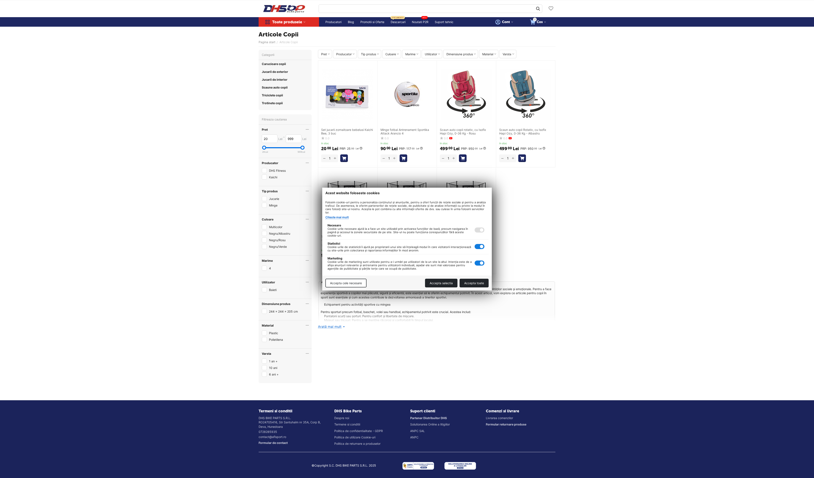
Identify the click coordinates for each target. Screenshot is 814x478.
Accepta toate (474, 283)
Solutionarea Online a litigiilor (430, 424)
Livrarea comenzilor (499, 418)
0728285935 (268, 432)
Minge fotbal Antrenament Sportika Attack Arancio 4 (405, 131)
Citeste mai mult (337, 217)
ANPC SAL (417, 431)
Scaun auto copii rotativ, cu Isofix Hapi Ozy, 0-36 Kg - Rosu (463, 131)
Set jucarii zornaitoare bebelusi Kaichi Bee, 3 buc (347, 131)
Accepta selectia (441, 283)
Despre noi (341, 418)
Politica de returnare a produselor (357, 443)
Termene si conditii (347, 424)
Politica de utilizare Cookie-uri (354, 437)
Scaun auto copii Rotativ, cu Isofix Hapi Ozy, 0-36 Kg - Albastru (522, 131)
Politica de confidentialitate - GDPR (358, 431)
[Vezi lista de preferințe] (551, 9)
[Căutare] (538, 8)
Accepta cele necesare (346, 283)
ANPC (414, 437)
